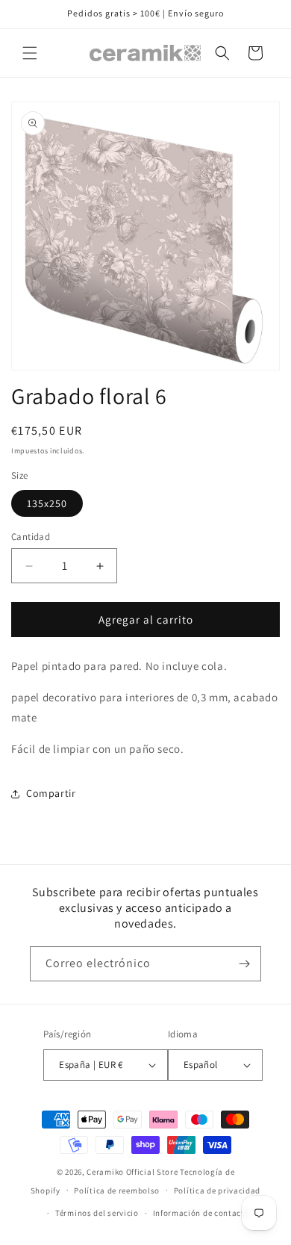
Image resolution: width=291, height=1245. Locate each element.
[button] (29, 53)
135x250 (47, 503)
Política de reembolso (117, 1190)
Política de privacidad (217, 1190)
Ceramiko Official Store (132, 1172)
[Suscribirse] (244, 963)
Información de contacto (201, 1213)
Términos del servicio (97, 1213)
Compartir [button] (50, 793)
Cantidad (30, 536)
